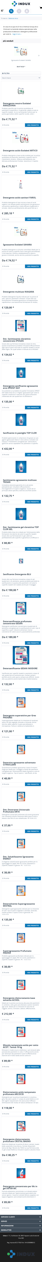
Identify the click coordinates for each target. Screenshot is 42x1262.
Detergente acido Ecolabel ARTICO (20, 151)
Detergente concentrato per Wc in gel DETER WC (20, 1187)
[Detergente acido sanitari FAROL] (21, 184)
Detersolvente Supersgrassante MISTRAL (19, 905)
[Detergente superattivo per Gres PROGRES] (21, 702)
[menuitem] (2, 11)
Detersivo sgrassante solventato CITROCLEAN (19, 764)
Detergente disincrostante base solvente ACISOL (19, 999)
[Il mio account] (27, 11)
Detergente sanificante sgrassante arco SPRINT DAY (20, 387)
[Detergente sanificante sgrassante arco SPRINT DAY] (21, 373)
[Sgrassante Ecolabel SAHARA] (21, 51)
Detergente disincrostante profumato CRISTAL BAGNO (17, 1140)
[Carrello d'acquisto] (37, 11)
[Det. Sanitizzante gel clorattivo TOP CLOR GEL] (21, 514)
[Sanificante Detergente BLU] (21, 561)
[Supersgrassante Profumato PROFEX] (21, 938)
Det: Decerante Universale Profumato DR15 (16, 811)
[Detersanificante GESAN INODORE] (21, 655)
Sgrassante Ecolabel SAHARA (21, 60)
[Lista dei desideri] (19, 11)
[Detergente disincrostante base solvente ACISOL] (21, 985)
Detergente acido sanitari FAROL (19, 198)
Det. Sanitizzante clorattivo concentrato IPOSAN (17, 340)
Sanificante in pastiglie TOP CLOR (20, 433)
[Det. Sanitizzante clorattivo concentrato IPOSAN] (21, 326)
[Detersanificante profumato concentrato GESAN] (21, 608)
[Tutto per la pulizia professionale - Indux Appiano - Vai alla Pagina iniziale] (21, 4)
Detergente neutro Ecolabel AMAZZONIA (17, 104)
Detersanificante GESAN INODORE (20, 668)
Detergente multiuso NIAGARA (18, 292)
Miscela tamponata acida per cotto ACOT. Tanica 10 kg (20, 1046)
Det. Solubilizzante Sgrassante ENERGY (18, 858)
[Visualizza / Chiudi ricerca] (11, 11)
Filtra (6, 73)
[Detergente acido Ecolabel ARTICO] (21, 137)
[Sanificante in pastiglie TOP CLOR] (21, 420)
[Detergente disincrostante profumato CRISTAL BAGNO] (21, 1126)
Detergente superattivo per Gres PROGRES (19, 717)
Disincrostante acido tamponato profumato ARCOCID (19, 1093)
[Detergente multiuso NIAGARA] (21, 278)
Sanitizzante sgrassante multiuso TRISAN (20, 481)
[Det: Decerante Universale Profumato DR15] (21, 796)
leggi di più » (17, 34)
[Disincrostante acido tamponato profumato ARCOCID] (21, 1079)
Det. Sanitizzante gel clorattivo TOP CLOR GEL (21, 528)
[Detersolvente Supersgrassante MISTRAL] (21, 890)
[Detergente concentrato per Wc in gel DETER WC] (21, 1173)
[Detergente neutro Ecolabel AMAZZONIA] (21, 90)
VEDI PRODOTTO (33, 125)
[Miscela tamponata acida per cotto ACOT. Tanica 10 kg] (21, 1032)
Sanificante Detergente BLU (17, 574)
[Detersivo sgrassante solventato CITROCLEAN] (21, 749)
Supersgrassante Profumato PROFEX (17, 952)
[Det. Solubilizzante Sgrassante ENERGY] (21, 843)
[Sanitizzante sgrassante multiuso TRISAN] (21, 467)
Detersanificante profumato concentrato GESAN (17, 622)
